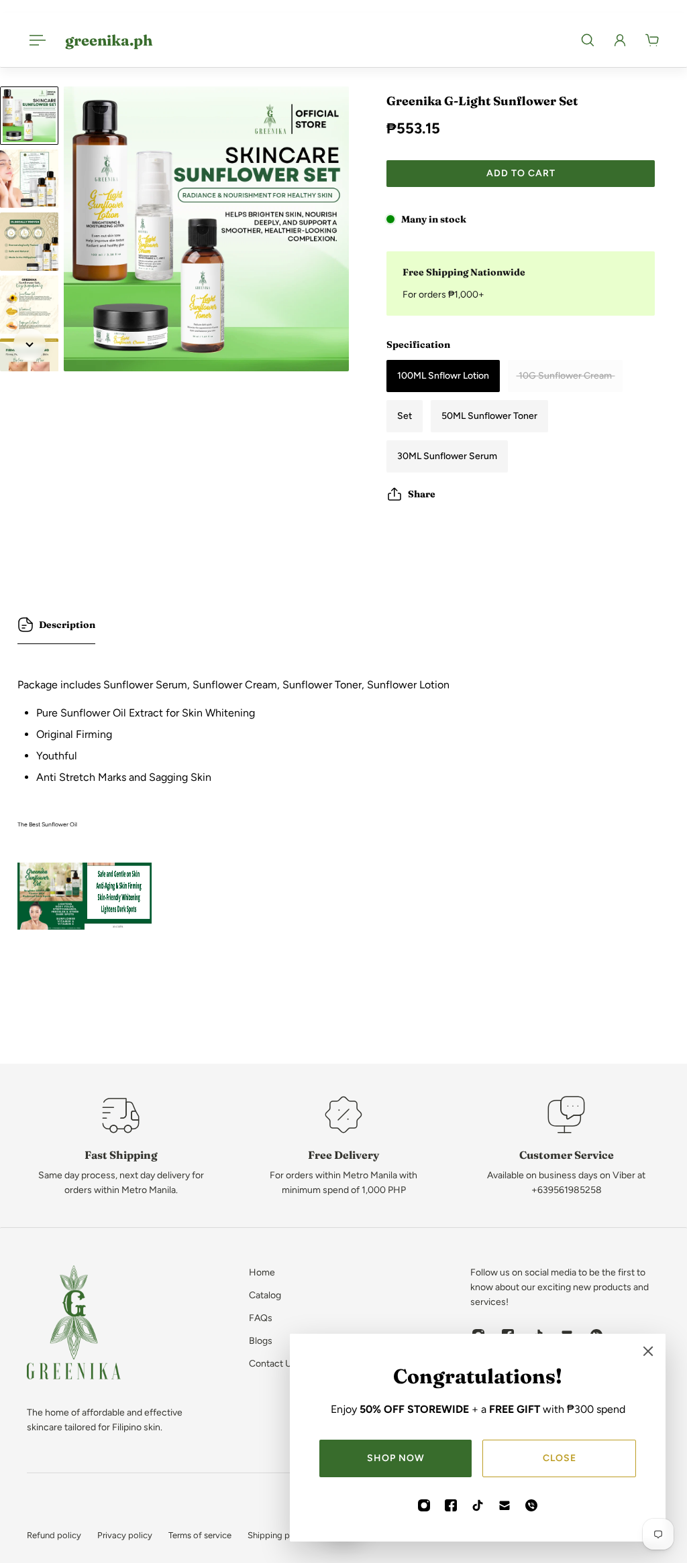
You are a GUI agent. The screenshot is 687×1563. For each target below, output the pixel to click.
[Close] (648, 1351)
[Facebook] (451, 1505)
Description (67, 625)
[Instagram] (424, 1505)
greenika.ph (108, 40)
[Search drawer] (588, 40)
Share (421, 494)
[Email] (504, 1505)
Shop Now (396, 1458)
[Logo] (74, 1324)
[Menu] (34, 40)
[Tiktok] (477, 1505)
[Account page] (620, 40)
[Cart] (652, 40)
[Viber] (531, 1505)
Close (559, 1458)
